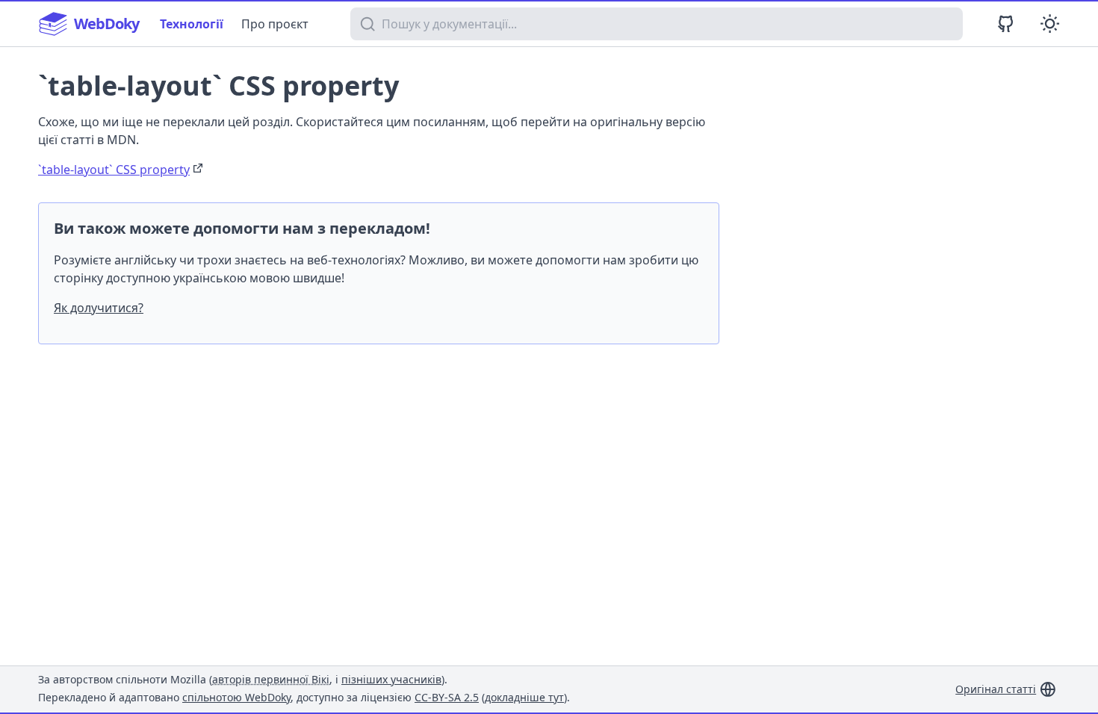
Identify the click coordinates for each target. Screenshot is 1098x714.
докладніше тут (524, 697)
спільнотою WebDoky (236, 697)
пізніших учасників (391, 679)
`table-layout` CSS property (114, 169)
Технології (191, 24)
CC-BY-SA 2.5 (447, 697)
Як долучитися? (98, 307)
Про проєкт (274, 24)
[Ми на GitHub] (1006, 23)
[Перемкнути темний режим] (1050, 23)
